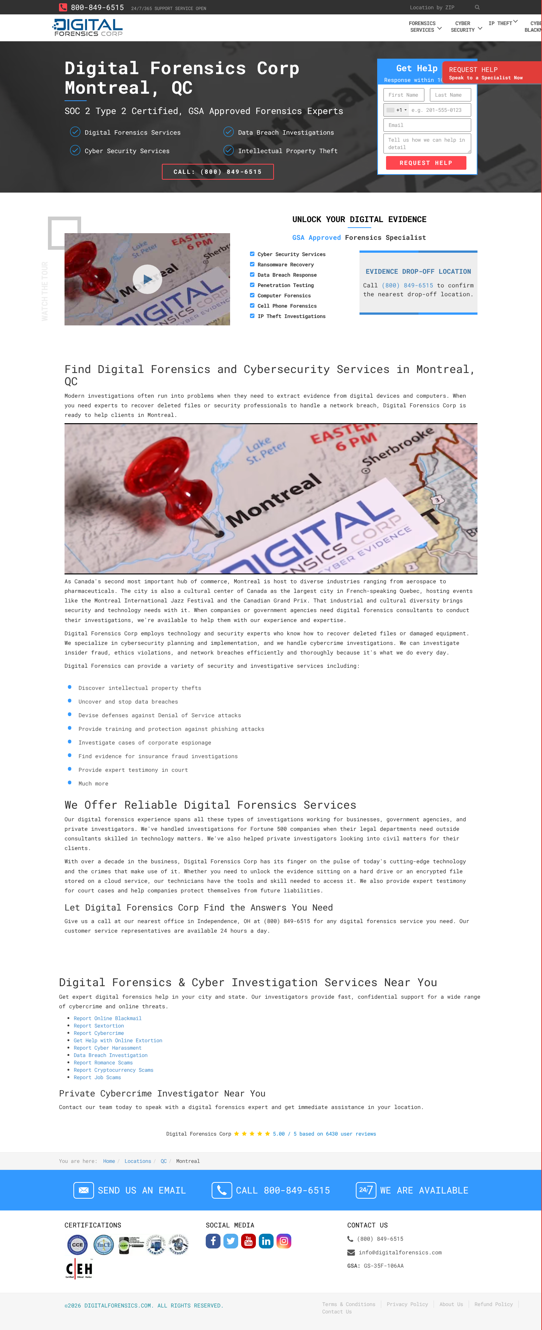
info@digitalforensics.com (400, 1252)
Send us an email (142, 1190)
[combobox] (396, 110)
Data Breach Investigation (110, 1054)
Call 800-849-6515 (283, 1190)
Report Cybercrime (99, 1032)
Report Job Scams (97, 1077)
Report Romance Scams (103, 1062)
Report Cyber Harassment (108, 1047)
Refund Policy (494, 1303)
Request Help (426, 162)
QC (164, 1160)
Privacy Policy (407, 1303)
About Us (451, 1303)
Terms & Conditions (348, 1303)
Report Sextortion (99, 1025)
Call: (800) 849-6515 (218, 171)
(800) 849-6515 (407, 285)
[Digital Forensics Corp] (88, 26)
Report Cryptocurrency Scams (113, 1069)
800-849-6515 (97, 7)
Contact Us (337, 1311)
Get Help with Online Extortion (118, 1040)
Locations (138, 1160)
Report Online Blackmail (108, 1018)
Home (109, 1160)
